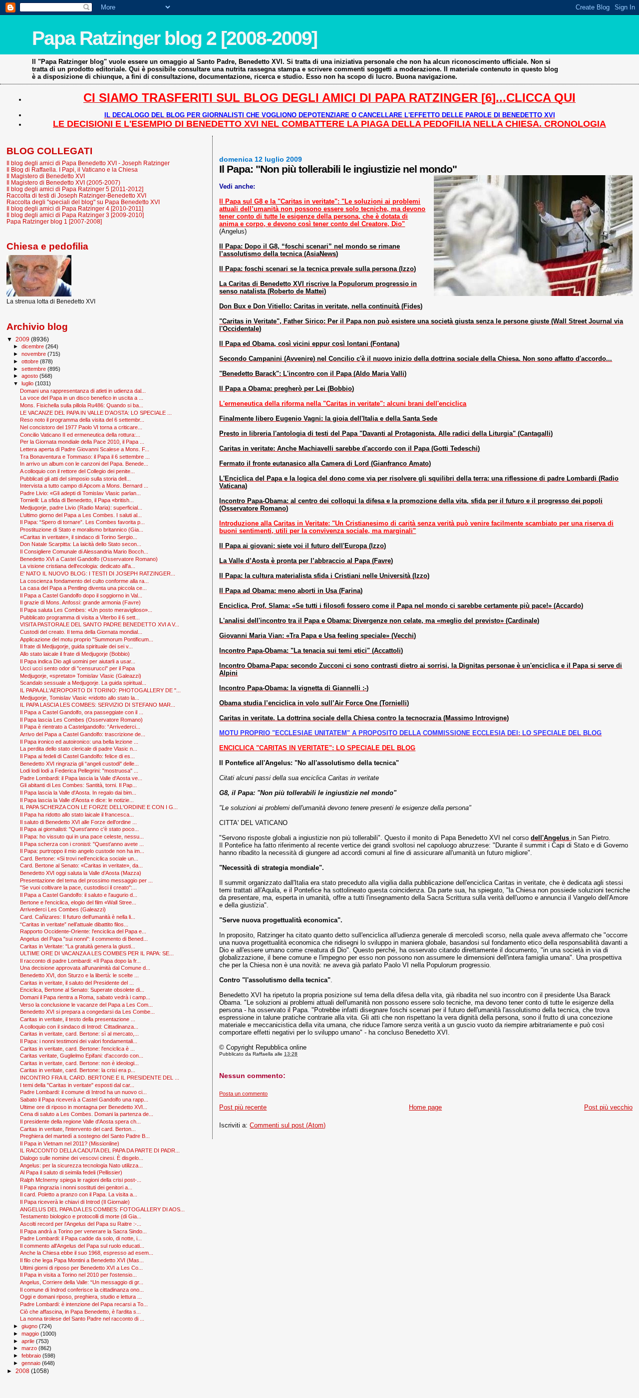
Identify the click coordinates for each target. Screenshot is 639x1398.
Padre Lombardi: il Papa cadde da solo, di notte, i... (81, 1238)
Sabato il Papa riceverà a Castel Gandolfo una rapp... (84, 1100)
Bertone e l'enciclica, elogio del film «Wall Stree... (78, 902)
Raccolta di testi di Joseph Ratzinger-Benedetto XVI (76, 195)
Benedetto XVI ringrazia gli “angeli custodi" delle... (79, 764)
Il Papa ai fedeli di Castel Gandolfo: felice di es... (77, 756)
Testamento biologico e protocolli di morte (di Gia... (80, 1216)
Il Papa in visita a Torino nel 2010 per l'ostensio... (78, 1275)
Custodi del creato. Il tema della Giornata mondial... (81, 632)
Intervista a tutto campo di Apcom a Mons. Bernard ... (84, 486)
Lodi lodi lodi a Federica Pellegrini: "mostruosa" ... (79, 771)
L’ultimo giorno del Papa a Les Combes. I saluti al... (81, 515)
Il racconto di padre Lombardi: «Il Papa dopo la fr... (80, 961)
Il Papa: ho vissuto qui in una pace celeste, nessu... (82, 836)
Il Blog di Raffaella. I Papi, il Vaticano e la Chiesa (72, 169)
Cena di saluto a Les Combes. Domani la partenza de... (86, 1114)
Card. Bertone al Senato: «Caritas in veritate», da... (81, 865)
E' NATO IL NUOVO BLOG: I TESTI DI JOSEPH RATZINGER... (97, 573)
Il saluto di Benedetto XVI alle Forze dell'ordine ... (78, 822)
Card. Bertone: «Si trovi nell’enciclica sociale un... (79, 858)
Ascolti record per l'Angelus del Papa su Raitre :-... (80, 1224)
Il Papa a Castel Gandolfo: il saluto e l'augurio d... (78, 895)
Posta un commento (243, 1094)
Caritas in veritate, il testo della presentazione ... (77, 1019)
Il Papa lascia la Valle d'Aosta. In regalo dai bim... (78, 793)
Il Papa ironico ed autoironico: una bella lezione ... (79, 742)
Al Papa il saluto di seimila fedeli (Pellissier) (71, 1172)
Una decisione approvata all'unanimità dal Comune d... (85, 968)
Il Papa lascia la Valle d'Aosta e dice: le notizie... (77, 800)
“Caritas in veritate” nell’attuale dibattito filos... (74, 924)
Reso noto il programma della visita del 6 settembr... (82, 420)
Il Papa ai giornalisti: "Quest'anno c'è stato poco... (79, 829)
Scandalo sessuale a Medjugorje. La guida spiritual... (83, 683)
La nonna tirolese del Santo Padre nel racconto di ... (82, 1319)
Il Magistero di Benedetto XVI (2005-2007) (63, 182)
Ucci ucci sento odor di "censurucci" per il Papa (77, 668)
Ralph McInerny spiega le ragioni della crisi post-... (80, 1180)
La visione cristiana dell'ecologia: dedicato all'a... (77, 566)
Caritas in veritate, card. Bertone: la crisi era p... (77, 1070)
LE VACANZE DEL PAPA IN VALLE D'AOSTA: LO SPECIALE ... (96, 413)
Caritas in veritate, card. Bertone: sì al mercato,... (79, 1034)
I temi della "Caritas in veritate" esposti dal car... (77, 1085)
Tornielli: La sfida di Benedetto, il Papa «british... (77, 500)
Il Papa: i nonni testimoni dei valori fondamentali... (78, 1041)
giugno (30, 1326)
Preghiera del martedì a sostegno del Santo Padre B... (85, 1136)
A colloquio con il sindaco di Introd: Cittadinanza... (79, 1027)
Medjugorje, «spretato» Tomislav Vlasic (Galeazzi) (80, 676)
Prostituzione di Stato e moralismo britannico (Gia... (81, 530)
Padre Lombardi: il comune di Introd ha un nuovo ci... (83, 1092)
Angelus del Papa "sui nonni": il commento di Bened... (84, 939)
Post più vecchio (608, 1107)
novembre (34, 354)
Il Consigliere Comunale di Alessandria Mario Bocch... (84, 552)
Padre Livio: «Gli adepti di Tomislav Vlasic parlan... (80, 493)
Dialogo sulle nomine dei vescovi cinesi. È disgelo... (81, 1158)
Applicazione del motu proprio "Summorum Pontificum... (86, 639)
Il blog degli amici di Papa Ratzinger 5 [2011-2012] (74, 189)
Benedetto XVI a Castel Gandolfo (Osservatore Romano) (89, 559)
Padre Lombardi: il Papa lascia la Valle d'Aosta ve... (81, 778)
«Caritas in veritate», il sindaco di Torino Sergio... (78, 537)
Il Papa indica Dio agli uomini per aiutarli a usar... (77, 661)
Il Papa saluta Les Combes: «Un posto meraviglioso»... (86, 610)
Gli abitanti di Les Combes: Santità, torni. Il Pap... (78, 785)
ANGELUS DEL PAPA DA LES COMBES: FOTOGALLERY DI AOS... (102, 1209)
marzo (29, 1348)
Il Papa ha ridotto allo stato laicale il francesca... (77, 815)
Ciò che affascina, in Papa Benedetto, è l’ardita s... (80, 1312)
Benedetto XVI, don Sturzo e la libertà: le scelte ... (79, 975)
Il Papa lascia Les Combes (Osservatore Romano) (81, 720)
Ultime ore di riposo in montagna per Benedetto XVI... (83, 1107)
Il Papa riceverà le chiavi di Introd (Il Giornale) (75, 1202)
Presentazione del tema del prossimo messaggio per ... (86, 880)
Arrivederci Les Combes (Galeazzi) (63, 909)
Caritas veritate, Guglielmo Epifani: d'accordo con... (81, 1056)
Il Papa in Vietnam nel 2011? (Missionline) (69, 1143)
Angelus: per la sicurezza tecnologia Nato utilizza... (81, 1165)
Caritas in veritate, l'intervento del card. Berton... (78, 1129)
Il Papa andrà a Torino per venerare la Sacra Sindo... (83, 1231)
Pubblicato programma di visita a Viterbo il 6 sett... (80, 617)
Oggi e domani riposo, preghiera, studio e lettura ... (81, 1297)
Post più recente (243, 1107)
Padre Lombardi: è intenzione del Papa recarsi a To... (84, 1304)
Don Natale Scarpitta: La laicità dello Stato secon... (80, 544)
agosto (30, 376)
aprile (28, 1341)
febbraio (31, 1356)
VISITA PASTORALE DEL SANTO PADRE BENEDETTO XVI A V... (99, 624)
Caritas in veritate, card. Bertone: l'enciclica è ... (77, 1049)
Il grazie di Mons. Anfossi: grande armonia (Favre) (80, 602)
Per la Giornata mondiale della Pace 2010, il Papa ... (82, 442)
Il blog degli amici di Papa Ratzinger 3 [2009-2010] (75, 215)
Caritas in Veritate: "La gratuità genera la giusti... (77, 946)
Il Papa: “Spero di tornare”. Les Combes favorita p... (82, 522)
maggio (30, 1334)
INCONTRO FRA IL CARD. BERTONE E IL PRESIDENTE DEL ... (99, 1078)
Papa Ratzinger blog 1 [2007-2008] (54, 221)
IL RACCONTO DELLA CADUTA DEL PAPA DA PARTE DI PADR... (100, 1150)
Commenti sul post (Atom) (287, 1125)
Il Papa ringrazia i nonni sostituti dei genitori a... (76, 1187)
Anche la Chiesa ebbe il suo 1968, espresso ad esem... (86, 1253)
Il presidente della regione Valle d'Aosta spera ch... (80, 1121)
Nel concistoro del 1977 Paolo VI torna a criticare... (81, 427)
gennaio (31, 1363)
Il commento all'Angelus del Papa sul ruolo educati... (82, 1246)
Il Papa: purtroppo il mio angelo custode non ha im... (82, 851)
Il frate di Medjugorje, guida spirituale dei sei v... (76, 646)
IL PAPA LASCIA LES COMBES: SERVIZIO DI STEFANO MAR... (97, 705)
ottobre (30, 361)
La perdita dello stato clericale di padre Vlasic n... (78, 749)
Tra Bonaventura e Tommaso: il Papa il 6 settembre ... (85, 457)
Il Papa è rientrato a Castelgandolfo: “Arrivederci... (80, 727)
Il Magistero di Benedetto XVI (45, 176)
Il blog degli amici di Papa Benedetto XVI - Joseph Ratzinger (88, 163)
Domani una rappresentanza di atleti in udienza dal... (83, 391)
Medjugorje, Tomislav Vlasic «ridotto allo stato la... (79, 698)
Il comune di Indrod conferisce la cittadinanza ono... (82, 1290)
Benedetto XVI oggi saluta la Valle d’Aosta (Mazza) (80, 873)
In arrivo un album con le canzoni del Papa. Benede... (84, 464)
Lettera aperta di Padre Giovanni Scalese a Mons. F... (84, 449)
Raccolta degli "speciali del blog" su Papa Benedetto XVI (83, 202)
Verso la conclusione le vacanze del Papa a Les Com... (86, 1005)
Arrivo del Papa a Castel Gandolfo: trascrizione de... (82, 734)
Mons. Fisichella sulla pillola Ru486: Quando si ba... (81, 405)
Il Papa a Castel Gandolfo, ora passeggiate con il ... (81, 712)
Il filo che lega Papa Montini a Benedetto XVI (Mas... (82, 1260)
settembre (34, 369)
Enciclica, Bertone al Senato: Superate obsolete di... (82, 990)
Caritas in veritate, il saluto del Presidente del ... (77, 983)
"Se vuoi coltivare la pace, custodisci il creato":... (78, 887)
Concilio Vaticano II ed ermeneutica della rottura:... (80, 435)
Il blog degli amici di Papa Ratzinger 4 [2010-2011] (74, 208)
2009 (23, 339)
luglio (28, 383)
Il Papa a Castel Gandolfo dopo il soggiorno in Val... (81, 595)
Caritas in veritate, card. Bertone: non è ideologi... (79, 1063)
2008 (23, 1371)
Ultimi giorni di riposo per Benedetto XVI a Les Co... (81, 1268)
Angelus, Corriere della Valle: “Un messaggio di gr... (81, 1282)
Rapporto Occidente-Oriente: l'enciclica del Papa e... (83, 931)
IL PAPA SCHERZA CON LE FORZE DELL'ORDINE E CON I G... (99, 807)
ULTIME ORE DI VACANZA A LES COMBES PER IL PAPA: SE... (97, 953)
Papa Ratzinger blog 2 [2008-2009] (174, 38)
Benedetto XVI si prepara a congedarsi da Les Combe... (87, 1012)
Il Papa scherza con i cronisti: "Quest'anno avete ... (82, 844)
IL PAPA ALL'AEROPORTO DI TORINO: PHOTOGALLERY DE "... (100, 690)
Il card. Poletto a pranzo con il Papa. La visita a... (78, 1194)
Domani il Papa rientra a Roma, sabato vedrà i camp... (85, 997)
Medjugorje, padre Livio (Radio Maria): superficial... (81, 508)
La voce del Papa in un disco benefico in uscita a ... (81, 398)
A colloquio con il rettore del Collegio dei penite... (77, 471)
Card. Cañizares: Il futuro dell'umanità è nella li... (77, 917)
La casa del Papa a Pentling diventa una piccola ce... (83, 588)
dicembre (33, 346)
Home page (425, 1107)
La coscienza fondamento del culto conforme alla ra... (84, 581)
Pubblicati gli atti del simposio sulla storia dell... (75, 479)
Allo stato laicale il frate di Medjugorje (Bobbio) (75, 654)
